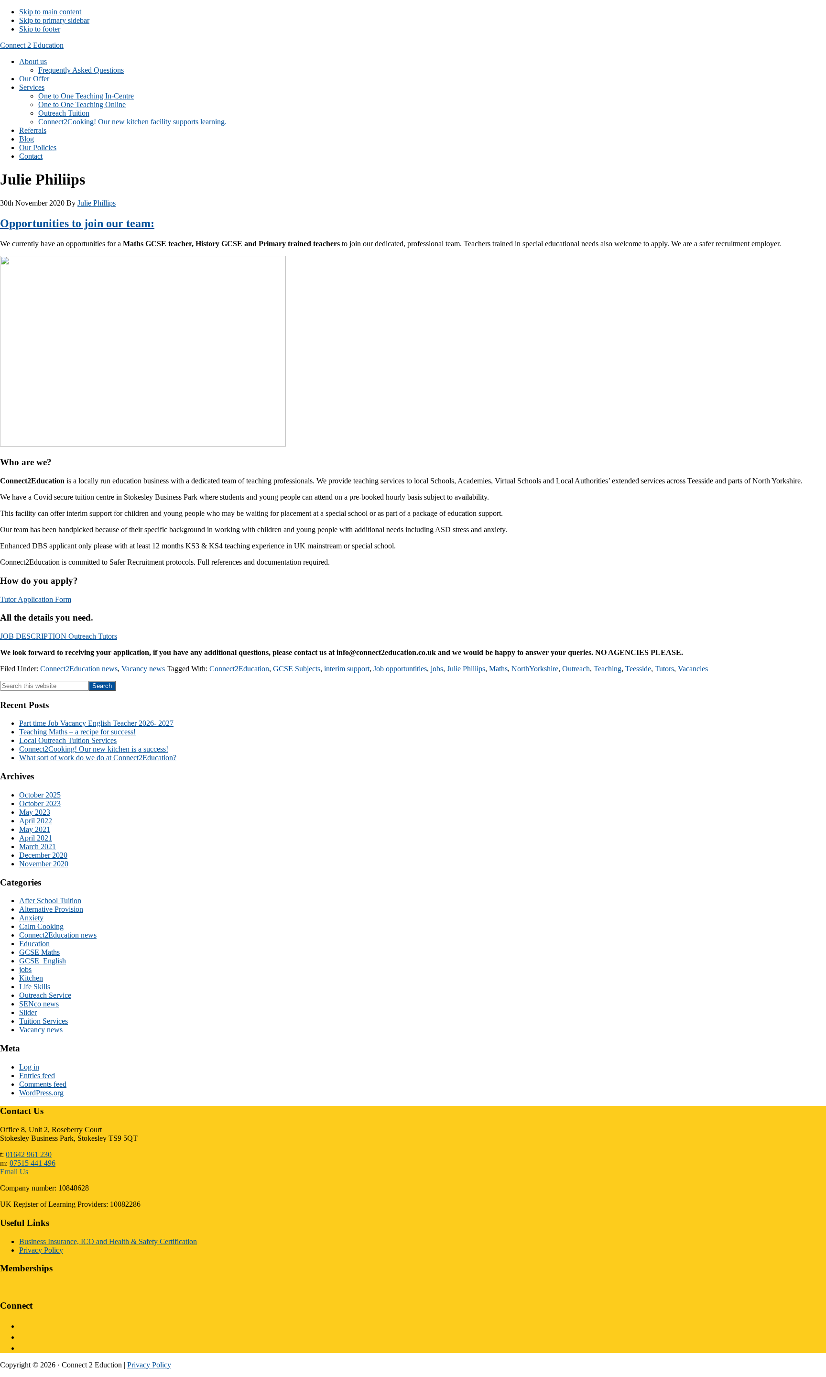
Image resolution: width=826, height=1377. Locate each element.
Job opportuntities (400, 669)
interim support (347, 669)
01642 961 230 (29, 1154)
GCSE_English (42, 961)
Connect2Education (239, 669)
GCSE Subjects (296, 669)
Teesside (638, 669)
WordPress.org (41, 1093)
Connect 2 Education (32, 45)
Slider (28, 1012)
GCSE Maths (39, 952)
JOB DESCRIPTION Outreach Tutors (58, 636)
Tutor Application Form (35, 599)
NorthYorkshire (534, 669)
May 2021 (34, 829)
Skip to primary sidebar (54, 20)
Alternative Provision (51, 909)
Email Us (14, 1172)
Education (34, 944)
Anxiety (31, 918)
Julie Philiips (466, 669)
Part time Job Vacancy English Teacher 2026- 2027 (96, 723)
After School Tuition (50, 900)
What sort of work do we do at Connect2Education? (97, 758)
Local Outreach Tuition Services (68, 740)
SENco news (39, 1004)
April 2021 (35, 838)
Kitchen (31, 978)
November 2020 (43, 864)
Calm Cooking (41, 926)
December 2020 (43, 855)
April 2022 (35, 821)
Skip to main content (50, 12)
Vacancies (693, 669)
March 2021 (37, 846)
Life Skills (34, 987)
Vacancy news (143, 669)
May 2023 (34, 812)
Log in (29, 1067)
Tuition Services (43, 1021)
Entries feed (37, 1075)
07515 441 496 (32, 1163)
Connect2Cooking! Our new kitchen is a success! (93, 749)
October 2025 (40, 795)
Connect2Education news (79, 669)
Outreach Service (45, 995)
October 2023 (40, 803)
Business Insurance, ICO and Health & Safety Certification (108, 1241)
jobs (437, 669)
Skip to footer (39, 29)
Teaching (607, 669)
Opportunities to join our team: (77, 223)
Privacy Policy (41, 1250)
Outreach (576, 669)
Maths (498, 669)
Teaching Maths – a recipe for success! (77, 732)
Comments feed (42, 1084)
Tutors (664, 669)
